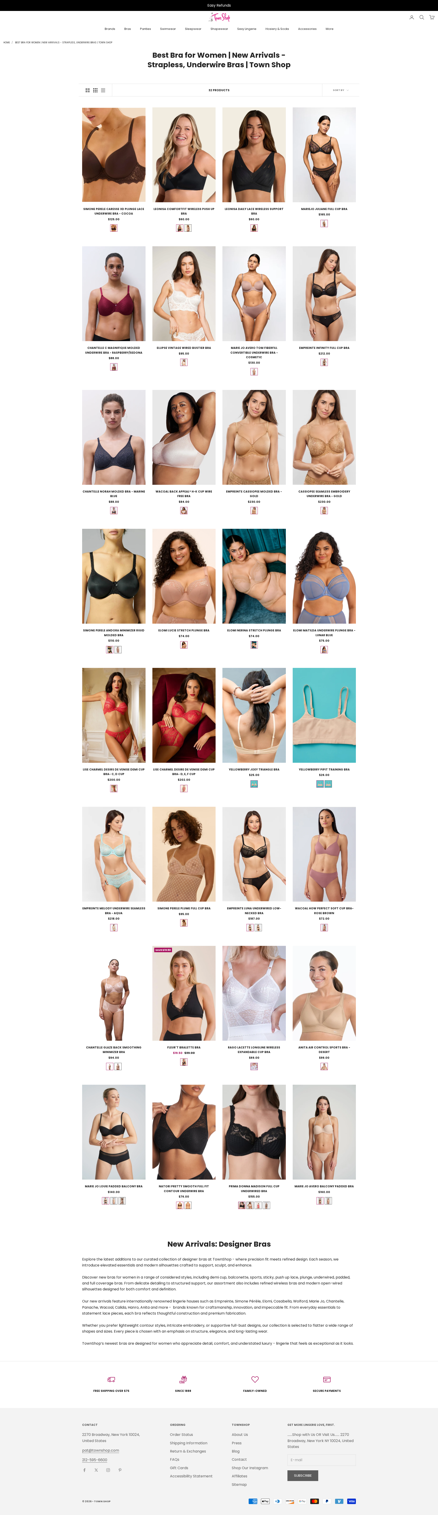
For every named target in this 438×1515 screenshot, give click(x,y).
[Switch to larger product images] (88, 90)
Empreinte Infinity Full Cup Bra (324, 348)
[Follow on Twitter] (96, 1470)
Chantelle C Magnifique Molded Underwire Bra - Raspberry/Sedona (113, 350)
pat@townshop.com (100, 1450)
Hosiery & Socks (277, 29)
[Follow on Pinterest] (120, 1470)
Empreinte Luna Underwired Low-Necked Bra (254, 910)
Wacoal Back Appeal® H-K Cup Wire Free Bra (184, 494)
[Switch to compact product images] (103, 90)
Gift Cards (179, 1468)
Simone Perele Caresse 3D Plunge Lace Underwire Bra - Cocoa (113, 211)
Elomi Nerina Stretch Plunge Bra (254, 630)
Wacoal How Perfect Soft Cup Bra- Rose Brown (324, 910)
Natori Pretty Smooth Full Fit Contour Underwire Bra (184, 1188)
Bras (127, 29)
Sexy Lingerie (246, 29)
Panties (145, 29)
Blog (236, 1451)
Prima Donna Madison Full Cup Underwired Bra (254, 1188)
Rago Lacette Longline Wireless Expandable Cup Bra (254, 1049)
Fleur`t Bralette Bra (184, 1047)
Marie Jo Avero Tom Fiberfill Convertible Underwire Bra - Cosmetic (254, 352)
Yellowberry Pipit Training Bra (324, 769)
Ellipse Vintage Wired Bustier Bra (184, 348)
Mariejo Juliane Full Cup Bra (324, 209)
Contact (239, 1459)
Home (6, 42)
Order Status (181, 1434)
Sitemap (239, 1484)
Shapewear (219, 29)
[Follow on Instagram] (108, 1470)
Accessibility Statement (191, 1476)
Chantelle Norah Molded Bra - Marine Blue (114, 494)
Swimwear (168, 29)
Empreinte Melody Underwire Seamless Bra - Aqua (113, 910)
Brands (110, 29)
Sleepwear (193, 29)
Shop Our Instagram (250, 1468)
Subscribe (303, 1475)
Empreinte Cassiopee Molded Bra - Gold (254, 494)
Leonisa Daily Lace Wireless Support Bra (254, 211)
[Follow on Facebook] (84, 1470)
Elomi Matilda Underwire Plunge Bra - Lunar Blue (324, 632)
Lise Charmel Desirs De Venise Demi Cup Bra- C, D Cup (114, 772)
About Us (240, 1434)
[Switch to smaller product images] (95, 90)
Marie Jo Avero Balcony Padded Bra (324, 1186)
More (330, 29)
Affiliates (239, 1476)
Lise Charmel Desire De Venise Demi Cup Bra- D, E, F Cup (184, 772)
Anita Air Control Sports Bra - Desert (324, 1049)
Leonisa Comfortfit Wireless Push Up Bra (184, 211)
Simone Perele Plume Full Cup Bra (184, 908)
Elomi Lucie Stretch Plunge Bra (183, 630)
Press (237, 1443)
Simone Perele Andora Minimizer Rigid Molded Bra (113, 632)
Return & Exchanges (188, 1451)
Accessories (307, 29)
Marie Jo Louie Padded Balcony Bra (114, 1186)
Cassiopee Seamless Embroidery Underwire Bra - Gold (324, 494)
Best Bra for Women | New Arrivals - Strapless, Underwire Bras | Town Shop (63, 42)
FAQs (174, 1459)
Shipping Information (188, 1443)
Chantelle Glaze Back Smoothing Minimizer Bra (113, 1049)
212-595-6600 (94, 1460)
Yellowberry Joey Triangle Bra (254, 769)
